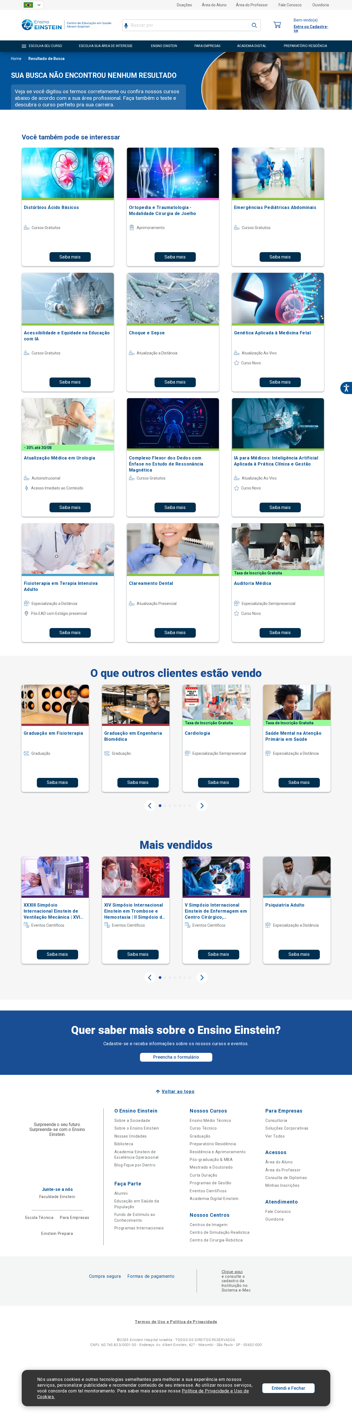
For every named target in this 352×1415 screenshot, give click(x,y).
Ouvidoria (320, 5)
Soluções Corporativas (287, 1128)
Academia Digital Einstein (214, 1198)
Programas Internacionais (139, 1228)
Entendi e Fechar (288, 1388)
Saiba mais (70, 257)
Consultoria (276, 1120)
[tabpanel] (55, 738)
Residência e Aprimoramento (218, 1152)
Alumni (121, 1193)
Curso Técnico (203, 1128)
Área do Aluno (214, 5)
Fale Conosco (290, 5)
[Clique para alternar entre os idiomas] (33, 5)
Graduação (200, 1136)
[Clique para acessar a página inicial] (66, 31)
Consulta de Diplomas (286, 1178)
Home (16, 58)
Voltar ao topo (178, 1091)
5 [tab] (179, 805)
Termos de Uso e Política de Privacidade (176, 1322)
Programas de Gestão (210, 1183)
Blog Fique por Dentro (135, 1165)
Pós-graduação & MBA (211, 1159)
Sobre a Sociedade (132, 1120)
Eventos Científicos (208, 1191)
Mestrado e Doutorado (211, 1167)
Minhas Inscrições (282, 1185)
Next (202, 805)
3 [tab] (170, 805)
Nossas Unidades (130, 1136)
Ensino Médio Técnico (210, 1120)
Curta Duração (203, 1175)
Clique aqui (232, 1272)
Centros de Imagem (208, 1225)
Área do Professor (252, 5)
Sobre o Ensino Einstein (136, 1128)
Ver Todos (275, 1136)
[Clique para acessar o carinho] (277, 25)
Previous (149, 805)
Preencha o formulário (176, 1057)
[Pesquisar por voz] (126, 25)
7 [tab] (189, 805)
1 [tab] (160, 805)
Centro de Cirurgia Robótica (216, 1240)
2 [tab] (165, 805)
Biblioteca (123, 1144)
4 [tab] (175, 805)
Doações (184, 5)
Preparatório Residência (213, 1144)
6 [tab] (184, 805)
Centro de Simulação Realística (219, 1232)
